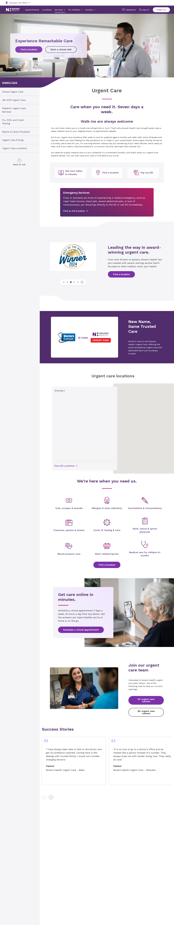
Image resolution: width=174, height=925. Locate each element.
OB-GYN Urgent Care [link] (13, 100)
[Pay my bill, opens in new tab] (143, 172)
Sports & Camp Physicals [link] (16, 131)
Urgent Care (9, 82)
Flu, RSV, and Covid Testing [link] (13, 122)
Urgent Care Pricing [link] (12, 140)
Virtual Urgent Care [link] (12, 91)
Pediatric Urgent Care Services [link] (14, 110)
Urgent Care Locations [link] (14, 148)
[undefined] (70, 172)
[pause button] (82, 282)
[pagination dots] (63, 282)
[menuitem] (19, 92)
